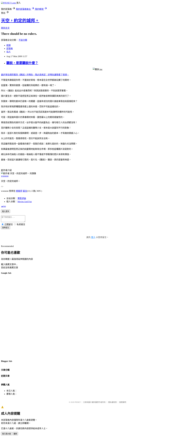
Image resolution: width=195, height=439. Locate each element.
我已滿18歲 (6, 434)
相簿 (8, 45)
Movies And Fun (25, 201)
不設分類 (23, 40)
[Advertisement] (11, 317)
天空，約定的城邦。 (20, 20)
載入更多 (5, 211)
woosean (4, 176)
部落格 (9, 48)
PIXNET (78, 402)
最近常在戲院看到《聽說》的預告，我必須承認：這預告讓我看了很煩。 (35, 75)
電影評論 (22, 198)
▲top (3, 206)
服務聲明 (122, 402)
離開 (15, 434)
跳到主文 (5, 28)
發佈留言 (5, 228)
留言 (25, 191)
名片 (8, 52)
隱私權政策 (112, 402)
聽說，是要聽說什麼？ (22, 63)
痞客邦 (19, 191)
